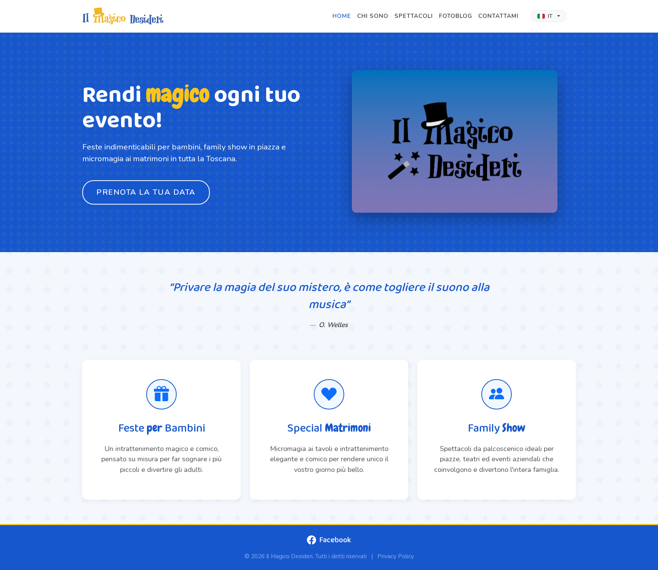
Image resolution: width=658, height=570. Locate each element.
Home (341, 16)
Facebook (335, 540)
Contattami (498, 16)
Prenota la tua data (146, 192)
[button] (549, 16)
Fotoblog (455, 16)
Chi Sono (372, 16)
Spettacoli (413, 16)
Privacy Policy (395, 556)
